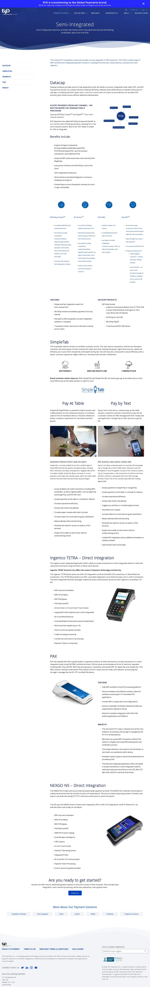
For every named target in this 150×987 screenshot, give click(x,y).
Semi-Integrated (42, 914)
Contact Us (134, 10)
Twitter (22, 967)
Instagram (31, 967)
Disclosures (78, 949)
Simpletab (7, 71)
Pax (4, 82)
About (126, 13)
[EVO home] (9, 12)
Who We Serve (79, 13)
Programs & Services (131, 914)
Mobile (93, 914)
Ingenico (7, 77)
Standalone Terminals (19, 914)
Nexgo (6, 88)
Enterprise (109, 914)
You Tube (36, 967)
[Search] (127, 10)
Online (61, 914)
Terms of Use (30, 949)
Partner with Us (112, 13)
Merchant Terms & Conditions (54, 949)
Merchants (95, 13)
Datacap (7, 65)
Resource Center (141, 13)
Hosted (77, 914)
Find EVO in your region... (112, 951)
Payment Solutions (61, 13)
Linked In (27, 967)
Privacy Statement (11, 949)
